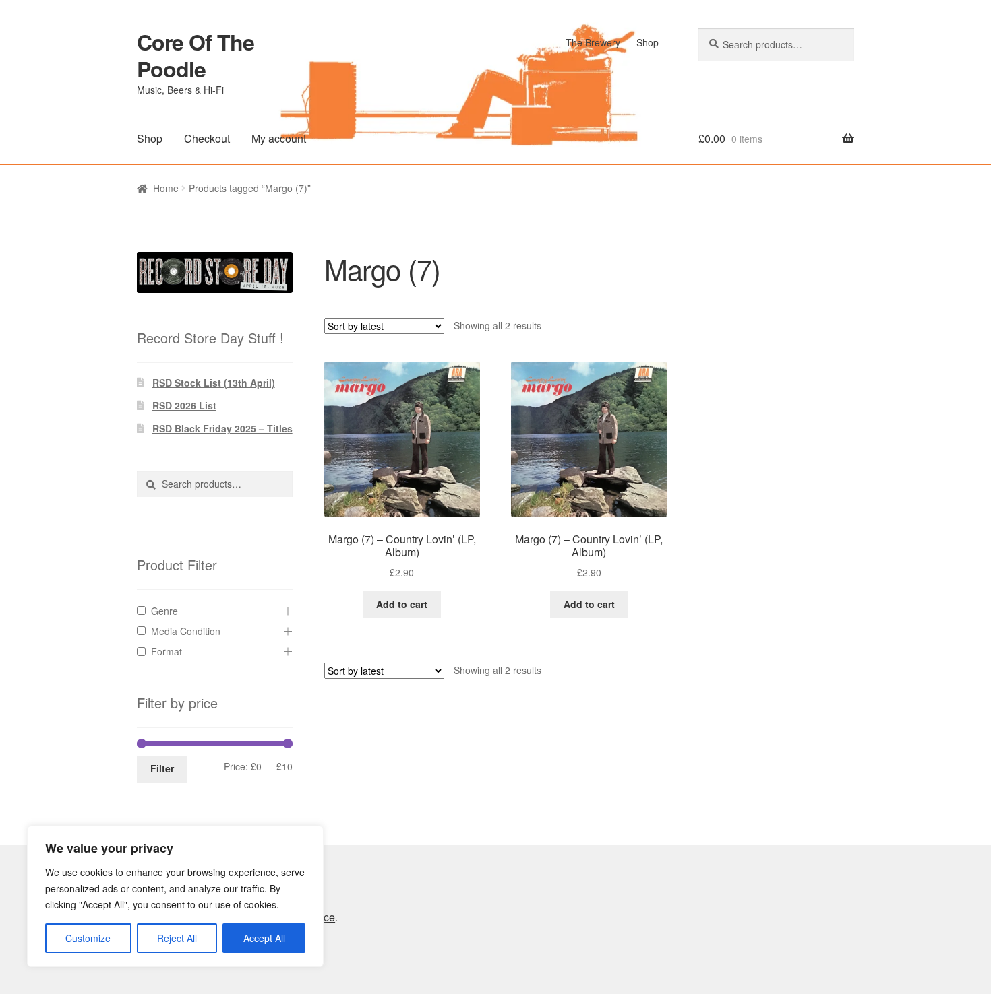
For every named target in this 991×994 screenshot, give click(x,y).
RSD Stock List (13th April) (213, 382)
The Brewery (593, 42)
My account (278, 138)
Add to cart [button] (401, 604)
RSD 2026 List (184, 405)
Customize (88, 938)
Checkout (207, 138)
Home (166, 188)
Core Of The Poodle (195, 55)
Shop (647, 42)
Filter (162, 768)
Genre (164, 611)
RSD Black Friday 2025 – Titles (222, 428)
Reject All (177, 938)
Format (166, 651)
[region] (175, 896)
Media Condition (185, 631)
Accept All (264, 938)
